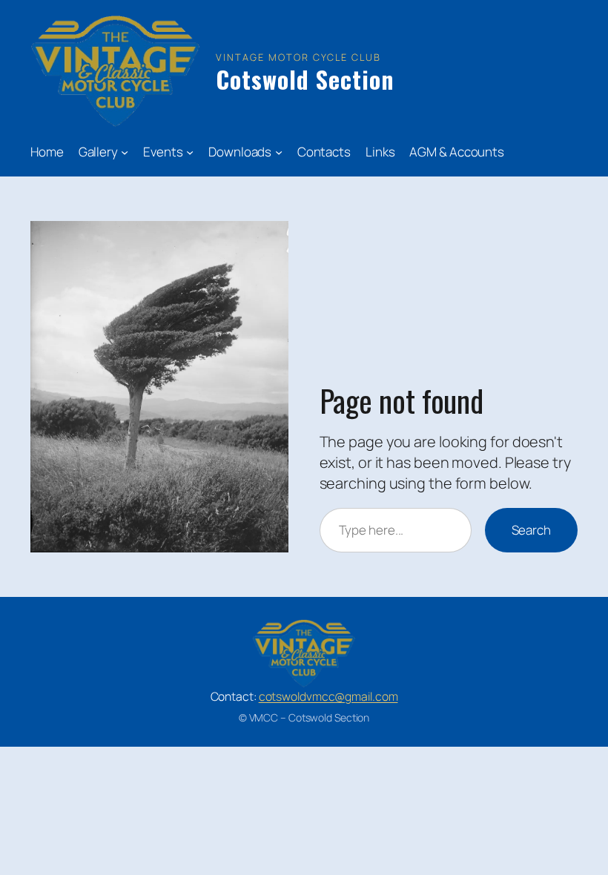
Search (531, 529)
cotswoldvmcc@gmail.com (328, 696)
